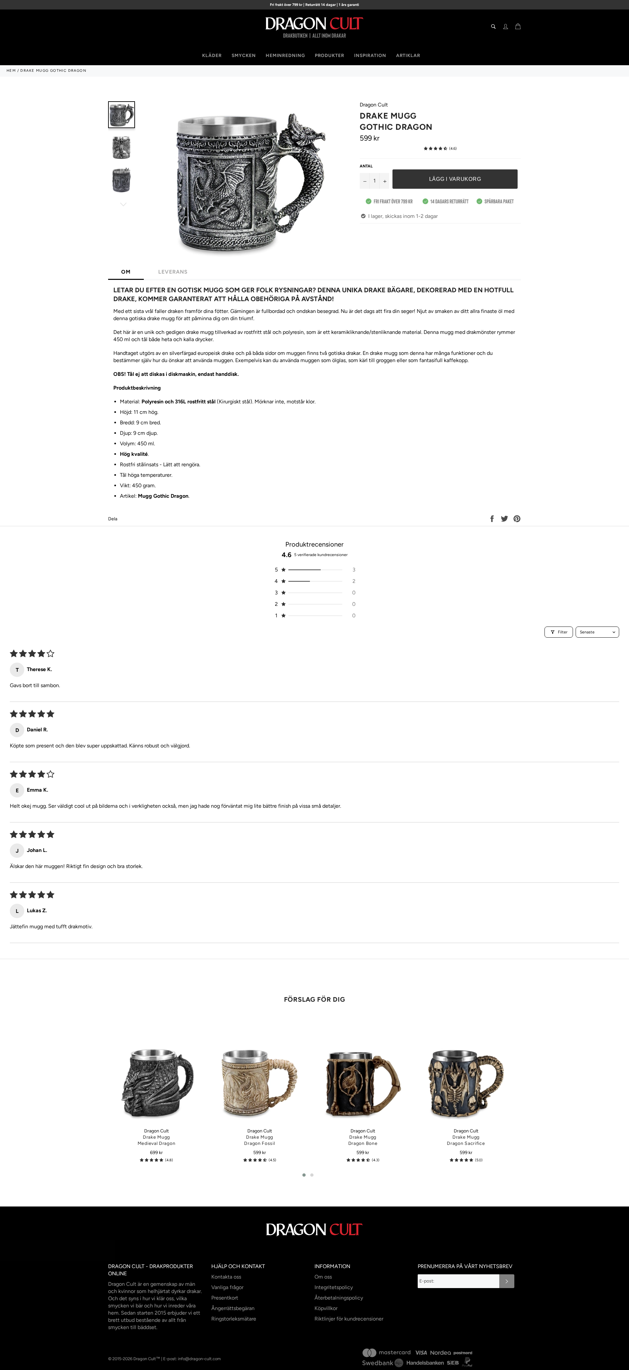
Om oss (323, 1277)
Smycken (244, 55)
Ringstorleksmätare (233, 1319)
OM (126, 272)
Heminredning (285, 55)
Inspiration (370, 55)
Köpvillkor (325, 1308)
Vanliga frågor (227, 1287)
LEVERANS (173, 272)
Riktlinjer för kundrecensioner (348, 1319)
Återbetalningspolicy (338, 1298)
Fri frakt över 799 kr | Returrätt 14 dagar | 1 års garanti (314, 5)
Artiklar (408, 55)
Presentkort (224, 1298)
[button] (435, 148)
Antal (366, 166)
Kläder (211, 55)
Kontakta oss (226, 1277)
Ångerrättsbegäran (233, 1308)
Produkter (329, 55)
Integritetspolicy (333, 1287)
